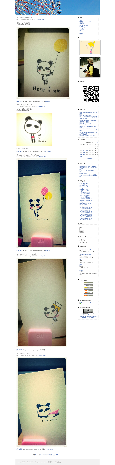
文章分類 (82, 181)
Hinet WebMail (84, 25)
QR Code (82, 81)
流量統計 (82, 23)
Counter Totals (84, 237)
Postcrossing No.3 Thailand (88, 166)
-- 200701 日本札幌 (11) (86, 200)
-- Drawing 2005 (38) (86, 216)
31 (81, 157)
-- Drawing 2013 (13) (86, 207)
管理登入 (82, 33)
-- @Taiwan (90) (84, 191)
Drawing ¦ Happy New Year (87, 135)
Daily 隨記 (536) (84, 184)
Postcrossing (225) (85, 203)
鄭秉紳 (81, 265)
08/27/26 (89, 159)
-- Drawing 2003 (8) (85, 219)
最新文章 (82, 109)
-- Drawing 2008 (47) (86, 212)
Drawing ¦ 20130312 (85, 123)
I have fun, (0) (84, 189)
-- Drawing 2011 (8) (85, 208)
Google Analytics (85, 28)
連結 (81, 17)
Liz (80, 259)
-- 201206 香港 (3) (85, 193)
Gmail (81, 26)
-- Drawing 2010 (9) (85, 210)
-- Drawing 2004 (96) (86, 218)
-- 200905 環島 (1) (85, 197)
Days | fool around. (85, 125)
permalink (48, 101)
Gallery (82, 29)
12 (87, 150)
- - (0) (81, 188)
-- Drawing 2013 (40, 19)
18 (84, 152)
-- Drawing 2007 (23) (86, 214)
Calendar (82, 139)
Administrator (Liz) (85, 249)
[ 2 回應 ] (19, 101)
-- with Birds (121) (85, 192)
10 (49, 454)
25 (84, 154)
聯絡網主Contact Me (85, 22)
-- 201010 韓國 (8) (85, 195)
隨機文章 (82, 163)
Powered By (83, 280)
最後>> (57, 454)
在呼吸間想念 (83, 173)
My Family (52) (84, 185)
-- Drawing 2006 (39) (86, 215)
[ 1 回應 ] (19, 151)
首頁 (81, 20)
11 (84, 150)
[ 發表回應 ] (20, 349)
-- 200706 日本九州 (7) (86, 198)
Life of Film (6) (84, 186)
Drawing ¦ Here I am (85, 115)
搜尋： (82, 223)
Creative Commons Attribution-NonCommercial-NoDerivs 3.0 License (88, 316)
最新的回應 (83, 246)
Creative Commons (85, 307)
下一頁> (53, 454)
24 (81, 154)
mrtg (81, 30)
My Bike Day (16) (84, 204)
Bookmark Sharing (85, 300)
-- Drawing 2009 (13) (86, 211)
